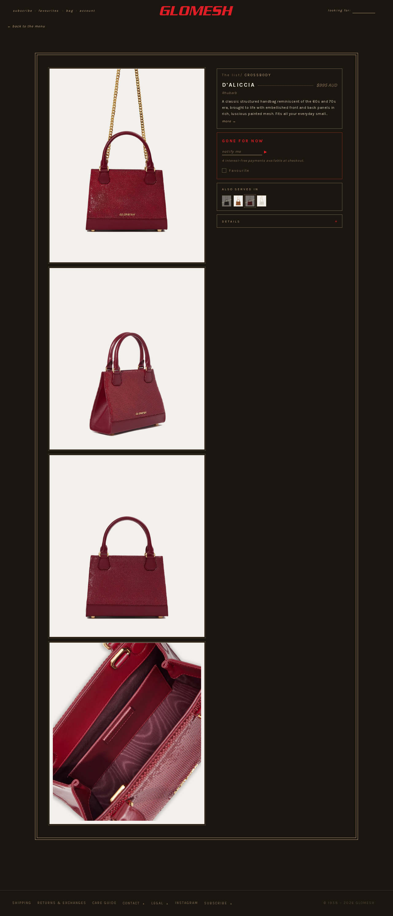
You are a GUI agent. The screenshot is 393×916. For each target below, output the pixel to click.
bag (69, 11)
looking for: (339, 10)
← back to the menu (26, 26)
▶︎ (265, 151)
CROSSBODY (258, 75)
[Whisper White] (261, 200)
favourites (48, 11)
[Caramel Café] (238, 200)
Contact (134, 903)
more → (229, 121)
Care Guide (104, 903)
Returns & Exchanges (61, 903)
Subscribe (218, 903)
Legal (160, 903)
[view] (127, 158)
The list (231, 75)
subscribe (22, 11)
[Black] (226, 200)
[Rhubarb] (250, 200)
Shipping (21, 903)
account (87, 11)
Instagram (186, 903)
